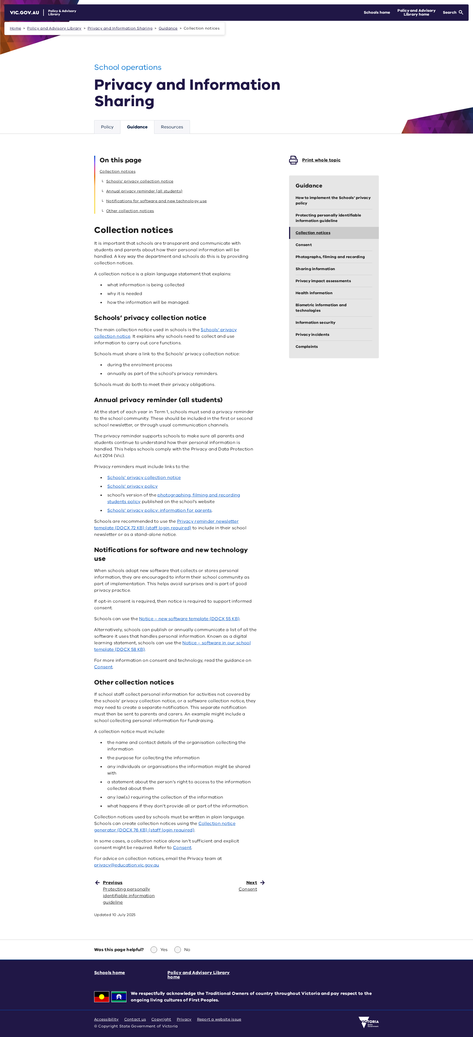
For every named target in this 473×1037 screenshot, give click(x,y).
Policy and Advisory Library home (199, 974)
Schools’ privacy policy (132, 486)
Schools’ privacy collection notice (144, 478)
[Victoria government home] (369, 1022)
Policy (107, 127)
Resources (172, 127)
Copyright (161, 1019)
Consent (103, 667)
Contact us (135, 1019)
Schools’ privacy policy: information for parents (159, 510)
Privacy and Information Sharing (120, 28)
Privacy (184, 1019)
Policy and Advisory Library (54, 28)
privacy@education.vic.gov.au (126, 865)
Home (15, 28)
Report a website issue (219, 1019)
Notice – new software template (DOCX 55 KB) (189, 619)
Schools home (109, 972)
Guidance (168, 28)
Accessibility (106, 1019)
